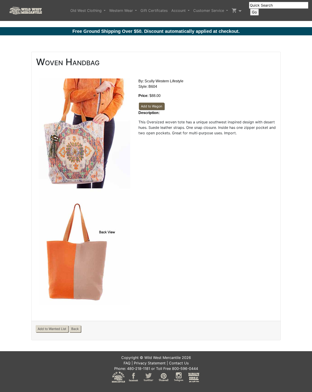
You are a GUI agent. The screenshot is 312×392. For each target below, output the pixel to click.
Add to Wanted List (52, 329)
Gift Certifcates (154, 10)
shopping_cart (234, 10)
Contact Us (179, 363)
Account (179, 10)
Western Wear (121, 10)
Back (75, 329)
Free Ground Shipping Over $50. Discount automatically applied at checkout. (156, 31)
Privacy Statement (150, 363)
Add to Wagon (151, 106)
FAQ (127, 363)
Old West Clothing (86, 10)
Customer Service (209, 10)
